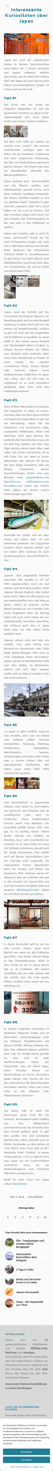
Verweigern (26, 1460)
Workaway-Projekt (26, 889)
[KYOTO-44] (26, 43)
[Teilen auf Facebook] (8, 1217)
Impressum (12, 1383)
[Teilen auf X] (15, 1217)
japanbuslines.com (37, 477)
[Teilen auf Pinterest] (30, 1217)
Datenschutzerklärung (20, 1466)
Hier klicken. (20, 1183)
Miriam (38, 1197)
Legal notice (38, 1466)
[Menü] (7, 5)
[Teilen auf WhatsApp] (22, 1217)
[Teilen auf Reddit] (38, 1217)
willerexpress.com (37, 481)
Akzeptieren (26, 1452)
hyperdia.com (12, 481)
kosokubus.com (13, 485)
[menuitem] (7, 5)
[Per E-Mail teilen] (45, 1217)
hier (6, 559)
